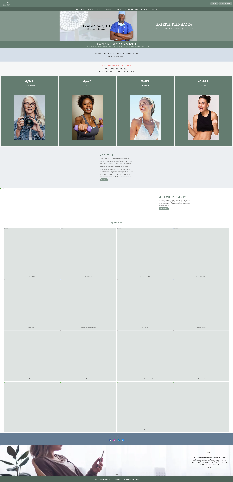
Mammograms (117, 9)
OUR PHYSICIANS (91, 9)
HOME (76, 9)
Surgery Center (108, 9)
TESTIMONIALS (138, 9)
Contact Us (155, 9)
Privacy (95, 479)
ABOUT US (83, 9)
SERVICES (100, 9)
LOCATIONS (146, 9)
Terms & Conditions (105, 479)
